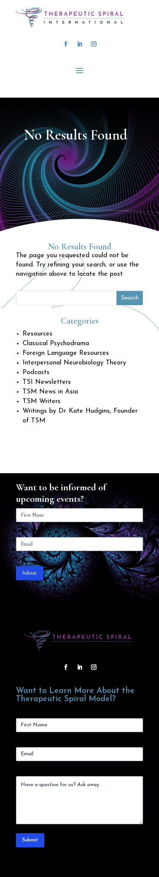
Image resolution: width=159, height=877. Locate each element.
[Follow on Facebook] (65, 44)
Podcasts (36, 372)
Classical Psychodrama (56, 343)
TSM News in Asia (50, 392)
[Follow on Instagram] (93, 44)
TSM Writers (42, 401)
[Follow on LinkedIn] (79, 44)
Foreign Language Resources (66, 353)
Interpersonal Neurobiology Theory (74, 363)
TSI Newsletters (47, 382)
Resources (38, 334)
